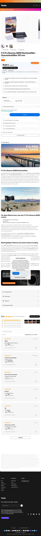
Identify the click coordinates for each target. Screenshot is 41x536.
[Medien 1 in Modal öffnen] (28, 17)
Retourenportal (14, 485)
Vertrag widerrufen (14, 487)
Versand (21, 534)
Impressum (23, 534)
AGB (18, 534)
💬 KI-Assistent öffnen (20, 135)
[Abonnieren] (22, 505)
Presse (2, 482)
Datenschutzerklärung (20, 269)
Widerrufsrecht (9, 534)
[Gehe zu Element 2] (7, 46)
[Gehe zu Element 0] (2, 46)
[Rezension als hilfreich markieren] (36, 348)
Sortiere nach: (28, 334)
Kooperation (3, 487)
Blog (2, 480)
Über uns (2, 488)
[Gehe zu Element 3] (11, 46)
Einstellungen (13, 483)
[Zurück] (1, 1)
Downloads (3, 483)
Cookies (33, 534)
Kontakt (2, 490)
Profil (12, 482)
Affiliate (2, 485)
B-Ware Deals (3, 9)
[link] (25, 481)
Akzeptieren (16, 273)
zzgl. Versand (10, 70)
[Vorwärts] (39, 1)
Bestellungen (13, 480)
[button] (25, 316)
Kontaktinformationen (28, 534)
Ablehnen (24, 273)
